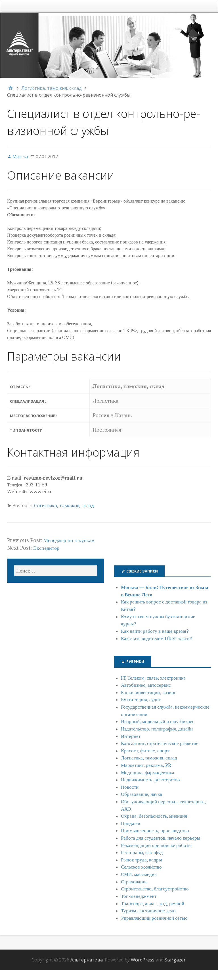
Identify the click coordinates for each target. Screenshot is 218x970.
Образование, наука (141, 794)
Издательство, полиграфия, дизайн (157, 729)
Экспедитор (46, 548)
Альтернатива (86, 960)
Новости (130, 787)
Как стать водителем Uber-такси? (156, 638)
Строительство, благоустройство (155, 889)
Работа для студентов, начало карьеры (160, 838)
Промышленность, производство (155, 830)
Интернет (131, 736)
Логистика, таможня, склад (63, 505)
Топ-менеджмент (138, 896)
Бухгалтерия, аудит (141, 699)
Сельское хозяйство (141, 867)
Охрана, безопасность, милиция (154, 816)
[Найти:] (55, 570)
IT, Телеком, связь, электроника (153, 678)
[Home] (10, 88)
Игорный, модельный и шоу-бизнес (157, 721)
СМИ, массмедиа (139, 874)
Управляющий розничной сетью (154, 918)
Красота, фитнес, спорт (145, 750)
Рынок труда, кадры (141, 860)
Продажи (130, 823)
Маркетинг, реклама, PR (146, 765)
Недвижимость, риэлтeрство (150, 779)
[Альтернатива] (109, 45)
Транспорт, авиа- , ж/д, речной (152, 903)
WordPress (142, 960)
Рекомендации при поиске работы (156, 845)
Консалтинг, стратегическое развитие (159, 743)
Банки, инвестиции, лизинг (148, 692)
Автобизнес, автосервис (146, 685)
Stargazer (175, 960)
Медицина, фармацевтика (147, 772)
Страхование (134, 881)
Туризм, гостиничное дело (148, 910)
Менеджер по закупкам (69, 540)
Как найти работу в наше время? (155, 631)
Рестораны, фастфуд (142, 852)
